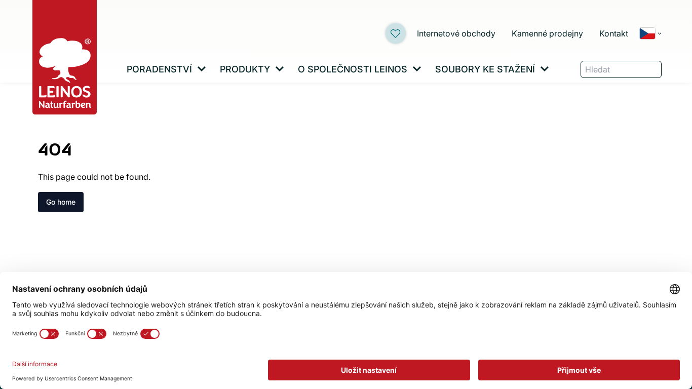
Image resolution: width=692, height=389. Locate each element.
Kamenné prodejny (547, 33)
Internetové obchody (456, 33)
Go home (60, 202)
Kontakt (613, 33)
